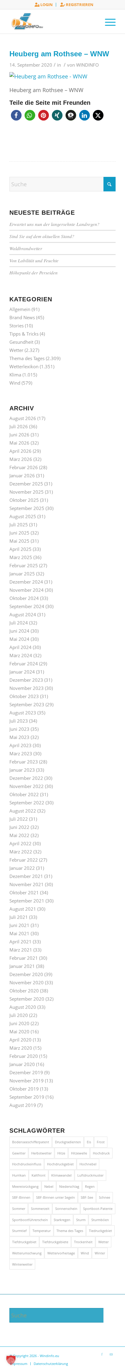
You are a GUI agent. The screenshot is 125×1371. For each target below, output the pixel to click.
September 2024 (26, 606)
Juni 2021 (19, 925)
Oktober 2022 (24, 794)
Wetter (16, 350)
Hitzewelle (79, 1153)
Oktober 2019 (24, 1089)
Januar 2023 (22, 770)
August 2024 (22, 614)
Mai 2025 (19, 541)
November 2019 (26, 1081)
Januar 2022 (22, 868)
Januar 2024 (22, 672)
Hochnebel (87, 1164)
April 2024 (20, 647)
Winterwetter (22, 1264)
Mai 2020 (19, 1031)
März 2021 (20, 950)
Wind (14, 383)
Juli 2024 (18, 623)
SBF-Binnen (21, 1197)
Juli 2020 (18, 1015)
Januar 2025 (22, 574)
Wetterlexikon (24, 366)
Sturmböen (100, 1219)
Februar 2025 (23, 565)
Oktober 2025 (24, 500)
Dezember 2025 (26, 484)
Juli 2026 (18, 426)
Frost (101, 1142)
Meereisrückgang (25, 1186)
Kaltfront (39, 1175)
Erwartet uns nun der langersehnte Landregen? (54, 224)
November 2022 (26, 786)
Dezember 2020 (26, 974)
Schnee (104, 1197)
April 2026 (20, 451)
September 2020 (26, 999)
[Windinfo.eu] (51, 21)
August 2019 (22, 1105)
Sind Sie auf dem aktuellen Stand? (41, 236)
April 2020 (20, 1040)
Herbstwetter (41, 1153)
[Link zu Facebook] (101, 1354)
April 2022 (20, 843)
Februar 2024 (23, 664)
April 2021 (20, 942)
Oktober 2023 (24, 696)
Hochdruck (101, 1153)
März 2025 (20, 557)
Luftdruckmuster (90, 1175)
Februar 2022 (23, 860)
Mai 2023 (19, 737)
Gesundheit (21, 342)
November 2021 (26, 884)
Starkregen (62, 1219)
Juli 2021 (18, 917)
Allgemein (19, 309)
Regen (90, 1186)
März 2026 (20, 459)
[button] (16, 115)
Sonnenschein (66, 1208)
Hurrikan (19, 1175)
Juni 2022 (19, 827)
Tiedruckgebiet (100, 1230)
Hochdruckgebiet (60, 1164)
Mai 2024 (19, 639)
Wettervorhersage (61, 1253)
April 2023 (20, 745)
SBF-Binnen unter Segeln (55, 1197)
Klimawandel (61, 1175)
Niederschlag (69, 1186)
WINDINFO (87, 65)
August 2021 (22, 909)
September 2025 (26, 508)
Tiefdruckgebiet (24, 1242)
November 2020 (26, 982)
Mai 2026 (19, 443)
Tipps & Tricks (24, 334)
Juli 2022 (18, 819)
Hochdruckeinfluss (26, 1164)
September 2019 (26, 1097)
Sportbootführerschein (30, 1219)
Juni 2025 (19, 533)
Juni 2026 (19, 435)
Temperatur (41, 1230)
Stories (16, 326)
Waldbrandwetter (25, 248)
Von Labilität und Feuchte (34, 260)
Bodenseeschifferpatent (30, 1142)
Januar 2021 (22, 966)
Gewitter (18, 1153)
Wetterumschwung (27, 1253)
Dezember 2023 (26, 680)
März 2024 (20, 655)
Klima (15, 375)
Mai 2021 (19, 933)
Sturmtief (19, 1230)
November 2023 (26, 688)
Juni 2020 (19, 1023)
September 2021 (26, 901)
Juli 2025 (18, 525)
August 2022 (22, 811)
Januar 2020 (22, 1064)
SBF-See (87, 1197)
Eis (89, 1142)
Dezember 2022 (26, 778)
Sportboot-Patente (98, 1208)
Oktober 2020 (24, 991)
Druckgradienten (68, 1142)
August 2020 (22, 1007)
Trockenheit (83, 1242)
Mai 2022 (19, 835)
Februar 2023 (23, 762)
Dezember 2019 (26, 1072)
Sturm (81, 1219)
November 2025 (26, 492)
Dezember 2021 (26, 876)
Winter (100, 1253)
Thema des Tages (27, 358)
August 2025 (22, 516)
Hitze (61, 1153)
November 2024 (26, 590)
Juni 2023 (19, 729)
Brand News (22, 317)
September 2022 (26, 803)
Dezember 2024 (26, 582)
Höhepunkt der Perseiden (33, 273)
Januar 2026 (22, 475)
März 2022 (20, 852)
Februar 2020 (23, 1056)
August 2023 (22, 713)
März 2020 (20, 1048)
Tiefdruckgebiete (55, 1242)
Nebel (48, 1186)
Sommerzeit (40, 1208)
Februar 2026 (23, 467)
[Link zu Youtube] (111, 1354)
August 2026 (22, 418)
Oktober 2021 (24, 892)
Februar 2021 (23, 958)
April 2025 (20, 549)
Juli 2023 (18, 721)
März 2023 (20, 753)
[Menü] (107, 21)
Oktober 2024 (24, 598)
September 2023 (26, 704)
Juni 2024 (19, 631)
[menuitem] (44, 5)
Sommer (18, 1208)
